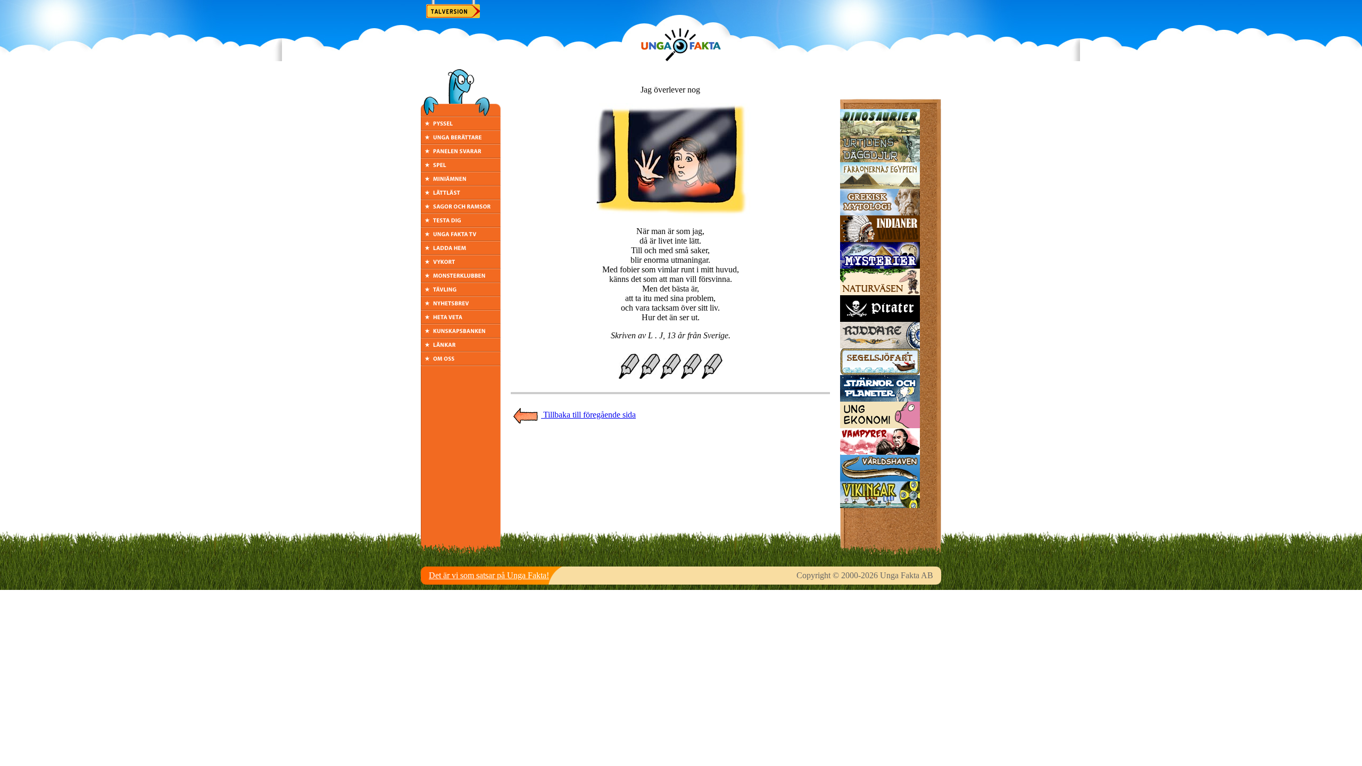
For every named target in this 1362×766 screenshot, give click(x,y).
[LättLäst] (461, 196)
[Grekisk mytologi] (880, 212)
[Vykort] (461, 265)
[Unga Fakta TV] (461, 238)
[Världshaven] (880, 478)
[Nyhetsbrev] (461, 307)
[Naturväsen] (880, 292)
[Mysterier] (880, 265)
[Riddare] (880, 345)
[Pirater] (880, 318)
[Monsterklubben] (461, 279)
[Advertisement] (670, 448)
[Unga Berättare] (461, 141)
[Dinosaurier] (880, 132)
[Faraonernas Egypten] (880, 185)
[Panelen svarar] (461, 155)
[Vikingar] (880, 505)
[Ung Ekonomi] (880, 425)
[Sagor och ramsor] (461, 210)
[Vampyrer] (880, 451)
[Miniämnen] (461, 182)
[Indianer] (880, 239)
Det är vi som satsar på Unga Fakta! (489, 575)
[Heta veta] (461, 321)
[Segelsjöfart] (880, 372)
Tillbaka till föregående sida (588, 414)
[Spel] (461, 168)
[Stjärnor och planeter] (880, 398)
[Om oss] (461, 362)
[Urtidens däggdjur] (880, 159)
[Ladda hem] (461, 251)
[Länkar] (461, 348)
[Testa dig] (461, 224)
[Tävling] (461, 293)
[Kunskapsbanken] (461, 334)
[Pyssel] (461, 127)
